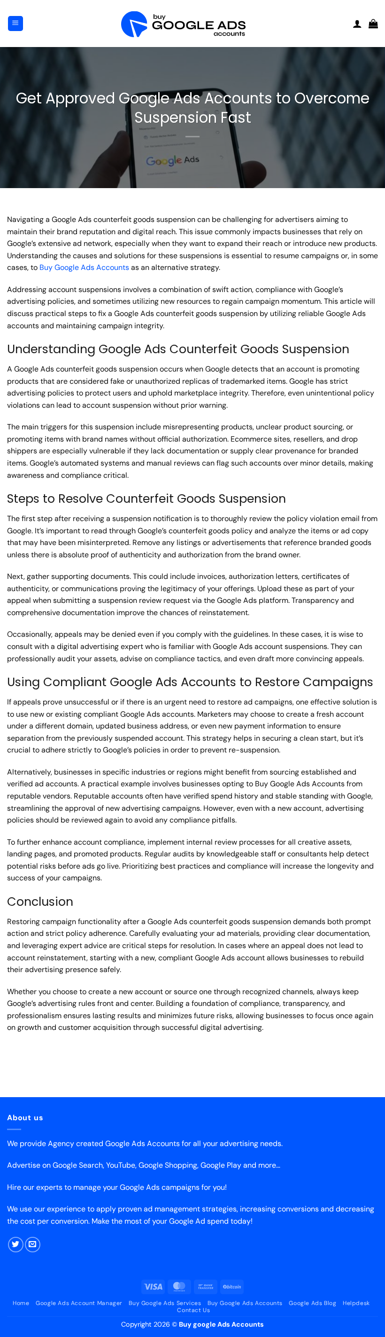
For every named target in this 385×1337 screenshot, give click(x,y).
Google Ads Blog (312, 1303)
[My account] (357, 23)
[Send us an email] (32, 1244)
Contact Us (193, 1310)
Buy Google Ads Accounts (84, 267)
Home (21, 1303)
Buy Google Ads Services (165, 1303)
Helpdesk (356, 1303)
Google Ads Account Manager (79, 1303)
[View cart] (373, 23)
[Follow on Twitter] (15, 1244)
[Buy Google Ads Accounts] (192, 24)
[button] (15, 24)
